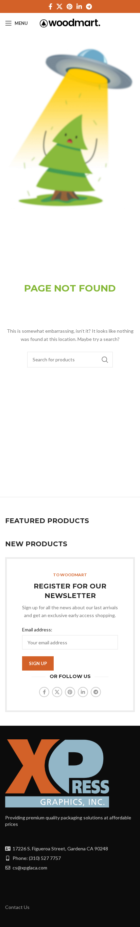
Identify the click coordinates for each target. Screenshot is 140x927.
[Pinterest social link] (69, 6)
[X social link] (59, 6)
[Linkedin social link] (79, 6)
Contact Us (17, 907)
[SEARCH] (105, 359)
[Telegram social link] (89, 6)
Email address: (37, 629)
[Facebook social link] (50, 6)
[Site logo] (70, 23)
